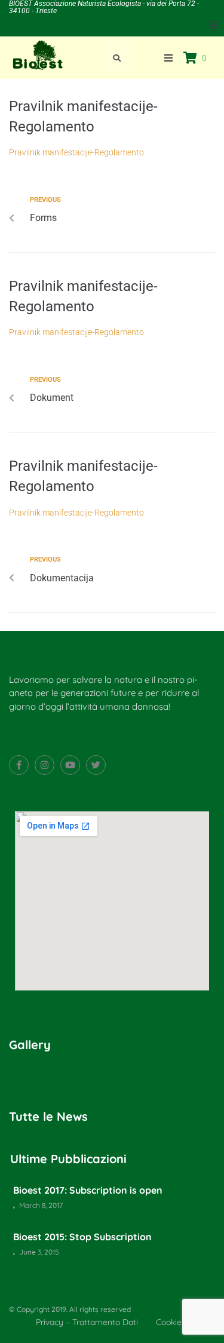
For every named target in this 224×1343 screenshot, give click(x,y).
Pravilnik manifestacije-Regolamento (76, 152)
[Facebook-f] (19, 765)
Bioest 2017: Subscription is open (87, 1190)
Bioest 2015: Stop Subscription (82, 1237)
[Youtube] (70, 765)
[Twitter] (96, 765)
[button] (213, 25)
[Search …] (117, 58)
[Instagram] (44, 765)
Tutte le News (48, 1116)
